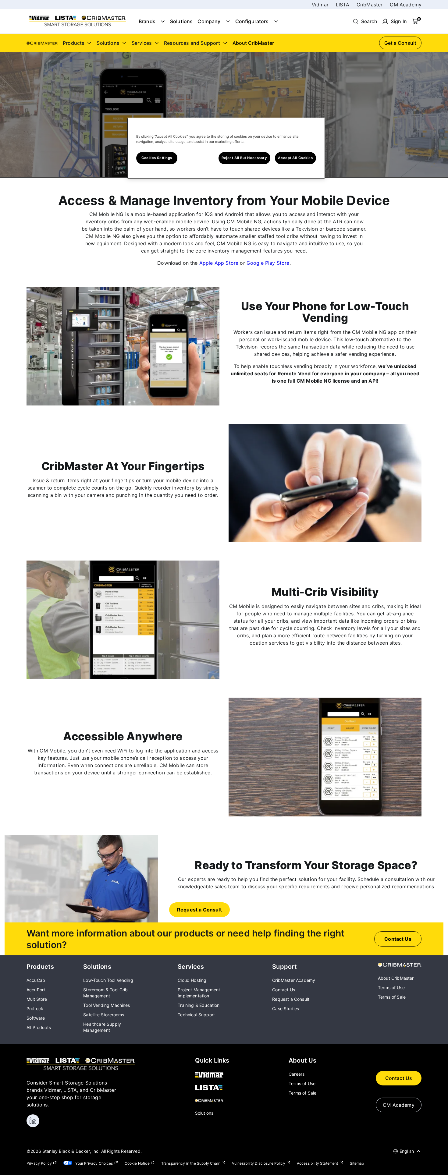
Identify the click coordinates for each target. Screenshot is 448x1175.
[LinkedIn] (33, 1120)
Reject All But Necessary (244, 158)
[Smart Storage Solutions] (78, 26)
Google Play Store (268, 263)
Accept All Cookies (295, 158)
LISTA (342, 5)
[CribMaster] (399, 965)
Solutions (181, 21)
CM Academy (405, 5)
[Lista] (212, 1088)
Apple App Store (218, 263)
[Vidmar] (212, 1075)
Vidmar (320, 5)
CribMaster (370, 5)
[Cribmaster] (212, 1101)
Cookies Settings (156, 158)
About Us (302, 1060)
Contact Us (398, 1078)
